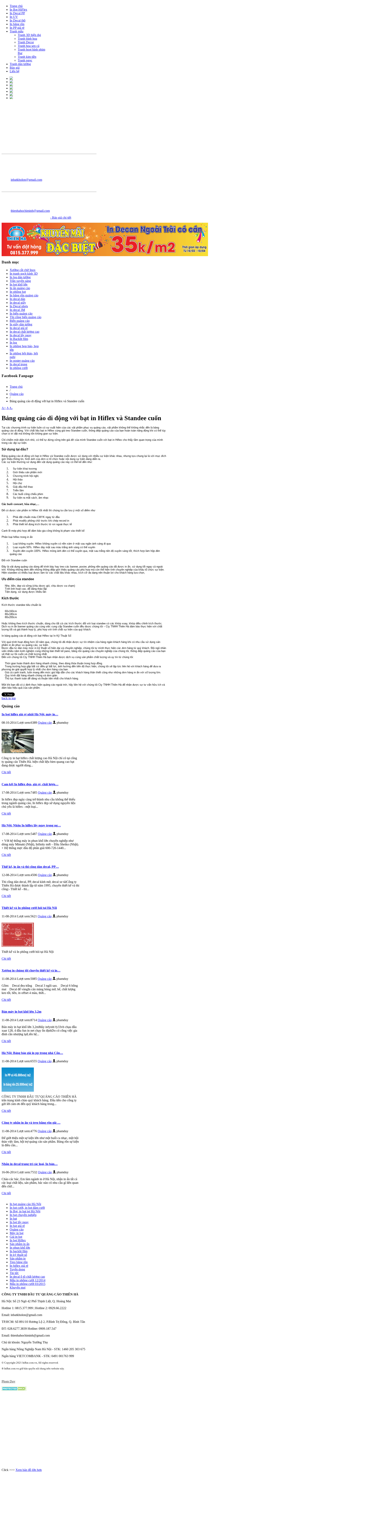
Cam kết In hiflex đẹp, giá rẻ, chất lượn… (30, 784)
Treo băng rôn (19, 1262)
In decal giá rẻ (19, 328)
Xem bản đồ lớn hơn (29, 1470)
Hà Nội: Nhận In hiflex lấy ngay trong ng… (31, 825)
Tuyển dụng (17, 1269)
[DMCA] (14, 1389)
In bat (13, 1218)
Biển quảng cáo (20, 320)
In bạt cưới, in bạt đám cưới (27, 1207)
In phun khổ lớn (20, 1247)
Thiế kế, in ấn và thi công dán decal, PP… (30, 866)
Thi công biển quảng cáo (25, 317)
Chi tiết (6, 772)
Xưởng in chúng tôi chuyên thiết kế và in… (31, 970)
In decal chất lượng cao (24, 331)
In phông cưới (19, 368)
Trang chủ (16, 386)
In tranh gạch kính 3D (24, 273)
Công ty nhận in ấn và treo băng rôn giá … (31, 1122)
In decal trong (18, 364)
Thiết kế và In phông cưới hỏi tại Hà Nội (29, 908)
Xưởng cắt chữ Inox (22, 270)
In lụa (13, 342)
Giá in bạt (16, 1236)
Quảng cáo (17, 394)
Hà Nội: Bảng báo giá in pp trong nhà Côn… (32, 1053)
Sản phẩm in (18, 1258)
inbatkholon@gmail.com (26, 179)
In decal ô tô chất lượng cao (27, 1276)
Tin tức (14, 1273)
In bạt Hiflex (18, 1240)
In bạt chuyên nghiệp (23, 1215)
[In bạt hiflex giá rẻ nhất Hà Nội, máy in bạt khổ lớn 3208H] (19, 752)
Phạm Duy (8, 1381)
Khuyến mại (17, 1287)
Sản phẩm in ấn (19, 1244)
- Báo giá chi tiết (60, 217)
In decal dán (17, 299)
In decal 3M (17, 310)
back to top (9, 698)
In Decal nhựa (19, 306)
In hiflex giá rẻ (19, 1265)
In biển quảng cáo (21, 313)
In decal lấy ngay (20, 335)
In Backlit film (19, 339)
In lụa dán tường (20, 277)
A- (11, 408)
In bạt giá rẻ (17, 1226)
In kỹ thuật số (18, 1255)
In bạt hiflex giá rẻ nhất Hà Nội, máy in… (30, 714)
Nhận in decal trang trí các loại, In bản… (30, 1164)
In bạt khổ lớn (18, 284)
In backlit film (18, 1251)
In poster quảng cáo (22, 360)
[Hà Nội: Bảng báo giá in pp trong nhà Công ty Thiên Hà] (19, 1090)
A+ (4, 408)
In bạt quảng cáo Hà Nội (25, 1204)
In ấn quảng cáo (20, 288)
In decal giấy (18, 302)
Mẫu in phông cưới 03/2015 (27, 1284)
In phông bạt (18, 291)
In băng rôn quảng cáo (24, 295)
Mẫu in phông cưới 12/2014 (27, 1280)
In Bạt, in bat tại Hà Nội (25, 1211)
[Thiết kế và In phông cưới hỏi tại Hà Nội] (19, 945)
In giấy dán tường (21, 324)
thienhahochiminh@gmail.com (30, 210)
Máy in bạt (16, 1233)
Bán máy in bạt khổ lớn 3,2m (21, 1011)
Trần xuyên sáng (20, 281)
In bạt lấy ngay (19, 1222)
